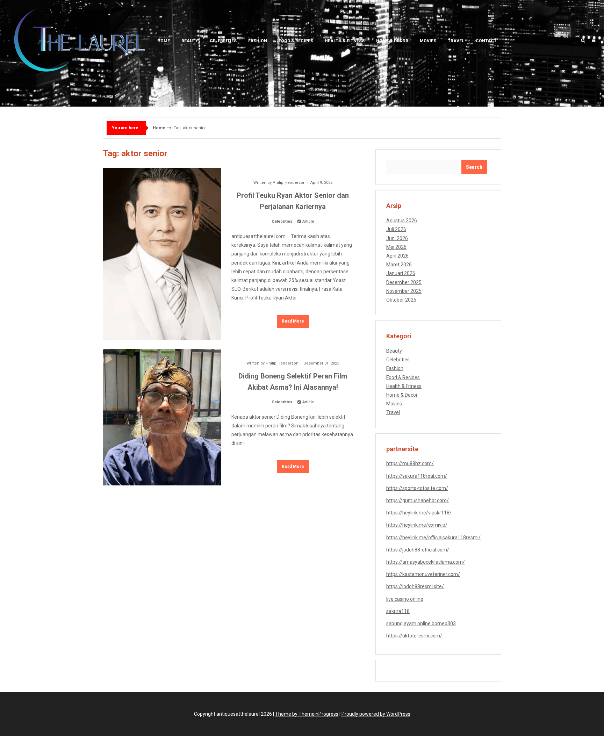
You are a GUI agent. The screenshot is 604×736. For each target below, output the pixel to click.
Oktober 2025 (401, 300)
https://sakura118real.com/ (416, 476)
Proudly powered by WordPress (375, 714)
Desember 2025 (404, 282)
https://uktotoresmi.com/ (414, 635)
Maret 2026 (399, 264)
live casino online (404, 599)
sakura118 (398, 611)
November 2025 (404, 291)
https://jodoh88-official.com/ (417, 550)
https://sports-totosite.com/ (417, 488)
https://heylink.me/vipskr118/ (419, 512)
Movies (428, 40)
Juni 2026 (397, 238)
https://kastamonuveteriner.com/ (423, 574)
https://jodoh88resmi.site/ (415, 586)
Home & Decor (392, 40)
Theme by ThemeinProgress (306, 714)
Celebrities (223, 40)
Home (163, 40)
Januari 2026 (400, 273)
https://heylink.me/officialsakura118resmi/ (433, 537)
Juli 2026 (396, 229)
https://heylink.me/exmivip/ (416, 525)
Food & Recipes (296, 40)
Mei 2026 (396, 247)
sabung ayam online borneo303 (421, 623)
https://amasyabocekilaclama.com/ (425, 562)
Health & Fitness (345, 40)
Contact (486, 40)
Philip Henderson (289, 182)
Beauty (189, 40)
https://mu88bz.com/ (410, 463)
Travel (456, 40)
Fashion (257, 40)
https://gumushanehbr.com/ (417, 500)
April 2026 (397, 256)
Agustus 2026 (401, 220)
